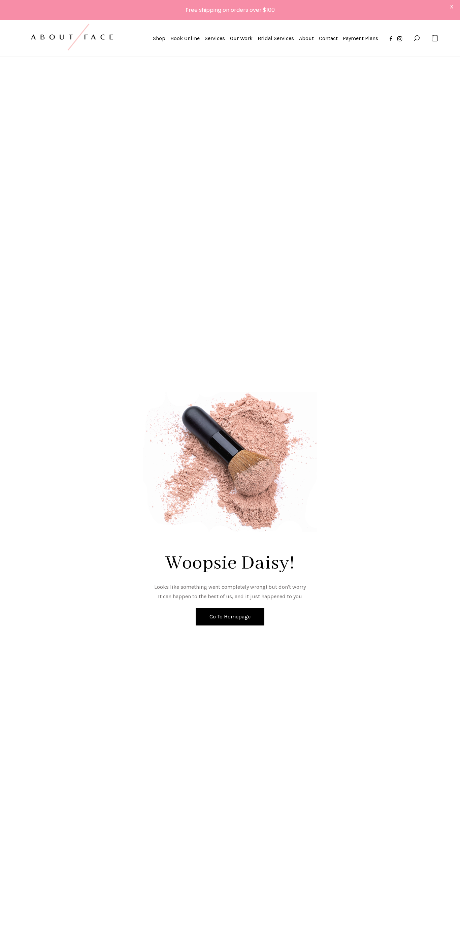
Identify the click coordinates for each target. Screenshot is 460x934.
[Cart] (435, 38)
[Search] (417, 38)
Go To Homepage (230, 616)
